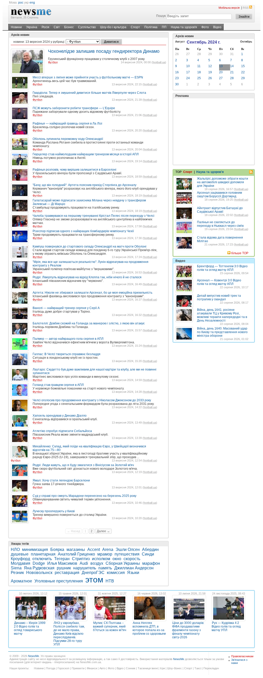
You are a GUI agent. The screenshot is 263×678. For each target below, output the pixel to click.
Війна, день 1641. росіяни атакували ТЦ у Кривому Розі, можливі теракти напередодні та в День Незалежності (222, 315)
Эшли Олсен (128, 549)
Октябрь (246, 41)
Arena (107, 549)
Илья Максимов (62, 563)
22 (243, 72)
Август (180, 41)
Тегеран (62, 559)
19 (210, 72)
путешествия (127, 554)
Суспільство (87, 27)
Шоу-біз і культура (113, 27)
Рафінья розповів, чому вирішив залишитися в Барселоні (74, 169)
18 (199, 72)
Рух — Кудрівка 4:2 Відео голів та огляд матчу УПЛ (226, 626)
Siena (16, 568)
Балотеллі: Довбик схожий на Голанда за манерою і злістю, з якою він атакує (89, 323)
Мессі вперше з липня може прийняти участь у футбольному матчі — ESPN (88, 77)
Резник (17, 572)
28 (199, 54)
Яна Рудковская (39, 568)
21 (232, 72)
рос (20, 2)
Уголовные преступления (58, 581)
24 (188, 78)
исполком (101, 559)
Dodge (39, 563)
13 (221, 66)
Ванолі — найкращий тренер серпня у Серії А (66, 308)
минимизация (35, 549)
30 (221, 54)
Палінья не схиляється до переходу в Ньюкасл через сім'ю (220, 224)
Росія (45, 27)
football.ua (159, 62)
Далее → (103, 531)
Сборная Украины (123, 563)
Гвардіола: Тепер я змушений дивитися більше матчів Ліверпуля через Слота (89, 93)
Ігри (162, 668)
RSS (245, 7)
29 (210, 54)
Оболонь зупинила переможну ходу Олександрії (68, 139)
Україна (31, 27)
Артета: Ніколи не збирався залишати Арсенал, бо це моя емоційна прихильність (92, 292)
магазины (76, 549)
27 (188, 54)
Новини (16, 27)
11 (199, 66)
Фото (205, 27)
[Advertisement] (213, 131)
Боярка (57, 549)
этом (94, 579)
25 (199, 78)
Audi (84, 563)
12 (210, 66)
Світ (57, 27)
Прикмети (78, 668)
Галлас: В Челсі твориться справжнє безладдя (66, 354)
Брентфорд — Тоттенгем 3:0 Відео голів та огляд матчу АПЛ (222, 268)
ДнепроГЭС (93, 572)
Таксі (197, 668)
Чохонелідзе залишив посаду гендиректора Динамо (103, 51)
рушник (64, 568)
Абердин (150, 549)
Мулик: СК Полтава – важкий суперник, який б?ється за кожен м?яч (109, 626)
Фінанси (92, 668)
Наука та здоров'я (184, 27)
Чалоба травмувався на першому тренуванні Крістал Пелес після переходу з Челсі (93, 216)
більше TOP (239, 253)
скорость (132, 559)
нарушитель (84, 568)
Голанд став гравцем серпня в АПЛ (58, 385)
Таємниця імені (148, 668)
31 (232, 54)
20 (221, 72)
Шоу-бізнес (174, 668)
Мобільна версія (229, 7)
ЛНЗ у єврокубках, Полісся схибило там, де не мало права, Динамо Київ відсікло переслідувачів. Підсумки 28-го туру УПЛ (69, 633)
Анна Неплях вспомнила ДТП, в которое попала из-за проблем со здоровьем (149, 628)
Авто (102, 668)
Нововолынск (39, 572)
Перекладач (211, 668)
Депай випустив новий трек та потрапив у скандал (219, 297)
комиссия (116, 572)
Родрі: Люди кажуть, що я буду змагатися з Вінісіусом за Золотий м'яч (83, 465)
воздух (96, 563)
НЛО (15, 549)
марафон (151, 563)
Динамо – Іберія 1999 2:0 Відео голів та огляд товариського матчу (29, 628)
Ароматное (21, 581)
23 (177, 78)
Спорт (135, 27)
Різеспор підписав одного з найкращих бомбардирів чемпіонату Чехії (83, 231)
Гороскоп (63, 668)
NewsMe (33, 656)
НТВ (110, 581)
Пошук (161, 16)
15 (243, 66)
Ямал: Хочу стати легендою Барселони (61, 480)
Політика (150, 27)
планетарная (43, 554)
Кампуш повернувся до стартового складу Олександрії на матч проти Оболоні (89, 246)
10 (188, 66)
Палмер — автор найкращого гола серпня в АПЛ (68, 339)
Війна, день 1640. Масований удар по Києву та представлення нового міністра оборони (222, 332)
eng (32, 2)
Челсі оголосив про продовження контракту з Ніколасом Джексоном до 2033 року (92, 400)
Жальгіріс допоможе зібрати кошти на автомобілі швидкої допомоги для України (222, 182)
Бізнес (69, 27)
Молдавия (20, 563)
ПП (164, 27)
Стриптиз (81, 559)
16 (177, 72)
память (105, 568)
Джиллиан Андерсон (134, 568)
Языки (133, 572)
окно (116, 559)
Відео (217, 27)
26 (177, 54)
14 (232, 66)
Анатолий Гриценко (76, 554)
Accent (93, 549)
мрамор (104, 554)
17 (188, 72)
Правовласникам (242, 656)
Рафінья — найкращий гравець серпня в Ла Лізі (67, 123)
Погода (50, 668)
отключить (42, 559)
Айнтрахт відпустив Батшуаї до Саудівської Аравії (220, 209)
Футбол (53, 62)
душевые (20, 554)
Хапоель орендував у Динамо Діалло (60, 415)
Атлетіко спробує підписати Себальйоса (62, 431)
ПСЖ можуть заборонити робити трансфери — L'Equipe (74, 108)
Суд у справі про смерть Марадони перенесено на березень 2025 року (84, 496)
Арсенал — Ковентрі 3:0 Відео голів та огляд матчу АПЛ (219, 282)
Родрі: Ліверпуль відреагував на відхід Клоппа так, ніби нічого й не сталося (87, 277)
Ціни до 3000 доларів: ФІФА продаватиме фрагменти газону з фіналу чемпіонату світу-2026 (188, 630)
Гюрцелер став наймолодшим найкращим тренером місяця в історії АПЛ (86, 154)
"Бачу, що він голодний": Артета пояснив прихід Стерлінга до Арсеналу (84, 185)
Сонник (130, 668)
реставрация (67, 572)
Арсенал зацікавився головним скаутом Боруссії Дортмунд (219, 194)
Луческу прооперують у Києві (54, 511)
